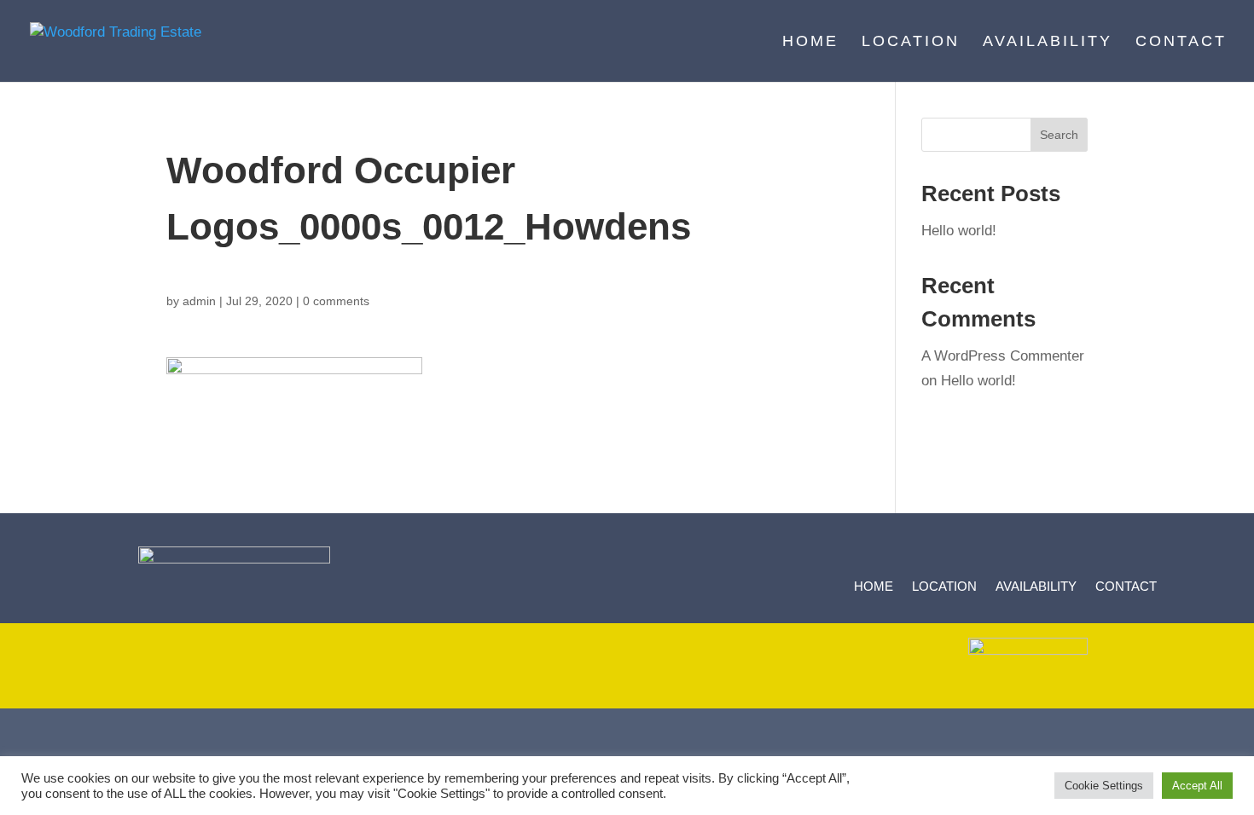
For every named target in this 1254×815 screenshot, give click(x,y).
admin (199, 301)
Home (810, 42)
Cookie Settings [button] (1104, 785)
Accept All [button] (1197, 785)
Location (911, 42)
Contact (1181, 42)
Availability (1047, 42)
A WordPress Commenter (1002, 356)
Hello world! (958, 231)
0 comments (336, 301)
